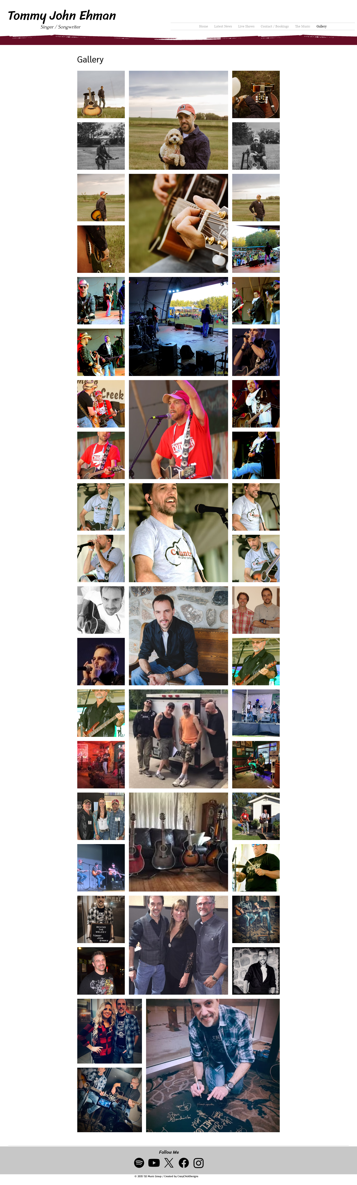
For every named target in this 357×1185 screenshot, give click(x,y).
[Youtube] (154, 1163)
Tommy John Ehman (62, 15)
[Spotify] (139, 1163)
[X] (169, 1163)
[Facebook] (183, 1163)
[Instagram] (198, 1163)
